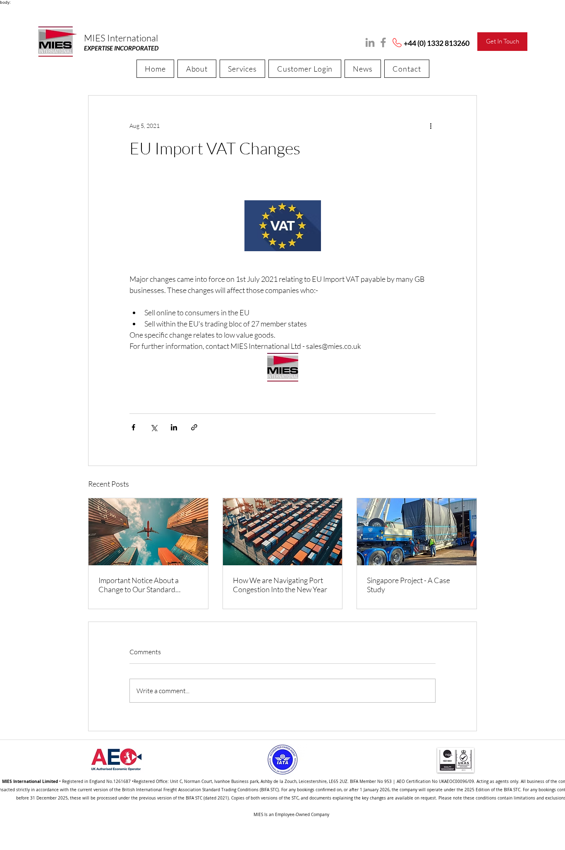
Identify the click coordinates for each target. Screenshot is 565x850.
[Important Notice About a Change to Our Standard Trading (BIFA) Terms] (148, 531)
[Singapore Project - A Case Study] (416, 531)
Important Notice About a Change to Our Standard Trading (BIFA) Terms (138, 585)
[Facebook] (383, 42)
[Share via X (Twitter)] (154, 427)
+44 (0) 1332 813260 (436, 43)
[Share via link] (194, 427)
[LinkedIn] (370, 42)
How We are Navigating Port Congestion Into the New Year (280, 585)
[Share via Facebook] (133, 427)
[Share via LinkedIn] (174, 427)
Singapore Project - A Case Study (408, 585)
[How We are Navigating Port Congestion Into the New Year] (282, 531)
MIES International (121, 37)
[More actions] (431, 125)
